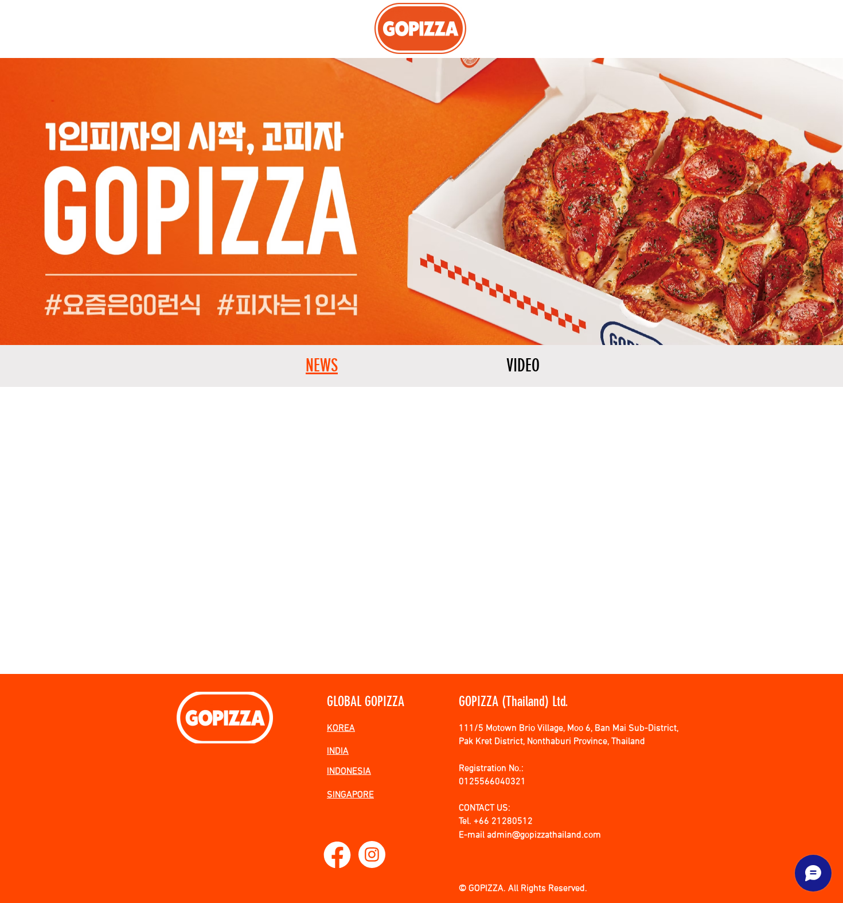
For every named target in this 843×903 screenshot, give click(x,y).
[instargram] (371, 854)
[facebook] (337, 854)
